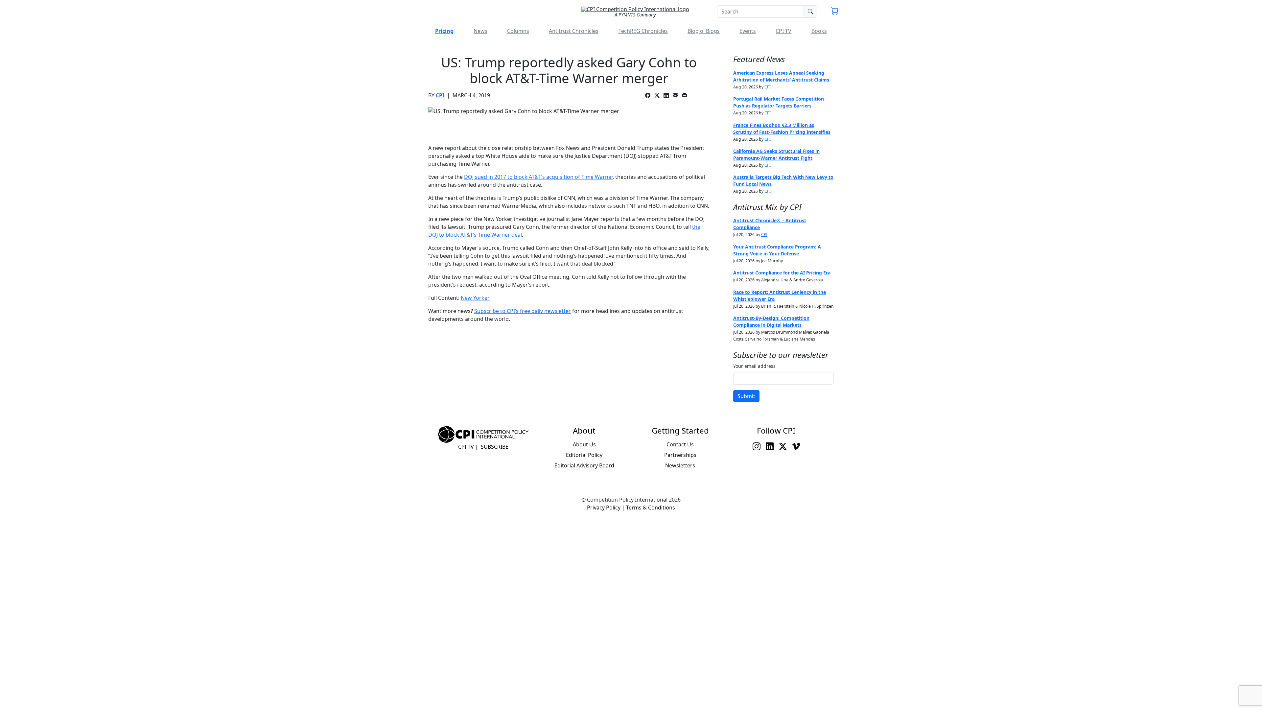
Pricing (444, 31)
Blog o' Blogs (704, 31)
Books (819, 31)
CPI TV (783, 31)
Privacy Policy (603, 507)
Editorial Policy (584, 455)
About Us (584, 444)
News (480, 31)
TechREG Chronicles (643, 31)
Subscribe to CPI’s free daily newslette (521, 311)
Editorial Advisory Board (584, 465)
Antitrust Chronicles (573, 31)
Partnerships (680, 455)
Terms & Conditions (650, 507)
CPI (440, 95)
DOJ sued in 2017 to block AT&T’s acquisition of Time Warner (538, 176)
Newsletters (680, 465)
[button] (835, 11)
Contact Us (680, 444)
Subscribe (494, 446)
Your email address (754, 366)
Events (747, 31)
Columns (518, 31)
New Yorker (475, 297)
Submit (746, 396)
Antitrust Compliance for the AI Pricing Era (781, 273)
